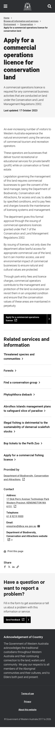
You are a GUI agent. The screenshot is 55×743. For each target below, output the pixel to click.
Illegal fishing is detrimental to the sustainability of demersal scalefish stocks (27, 427)
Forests (8, 370)
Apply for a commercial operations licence (22, 319)
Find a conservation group (20, 382)
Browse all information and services (21, 21)
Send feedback (13, 619)
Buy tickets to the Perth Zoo (21, 443)
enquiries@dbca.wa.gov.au (21, 526)
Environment (10, 24)
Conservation (26, 24)
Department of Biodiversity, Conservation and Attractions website (27, 534)
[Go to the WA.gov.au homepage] (27, 6)
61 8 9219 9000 (14, 516)
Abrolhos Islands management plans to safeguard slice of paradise (27, 408)
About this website (27, 709)
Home (6, 18)
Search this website (49, 6)
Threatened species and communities (19, 356)
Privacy (27, 701)
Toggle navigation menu (5, 6)
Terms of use (27, 693)
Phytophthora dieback (18, 394)
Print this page (15, 551)
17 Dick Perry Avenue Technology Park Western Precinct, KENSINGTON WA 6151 (27, 502)
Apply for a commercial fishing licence (24, 457)
